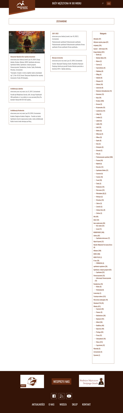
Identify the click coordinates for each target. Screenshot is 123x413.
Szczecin (98, 173)
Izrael (97, 229)
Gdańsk (98, 78)
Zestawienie (19, 70)
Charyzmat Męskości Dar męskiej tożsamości (22, 57)
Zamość (98, 206)
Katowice (98, 94)
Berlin (97, 55)
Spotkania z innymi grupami (28, 65)
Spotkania (99, 272)
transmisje (96, 293)
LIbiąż (97, 114)
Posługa (98, 332)
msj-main (22, 91)
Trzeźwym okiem (98, 296)
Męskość (98, 319)
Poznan (98, 160)
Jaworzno (98, 88)
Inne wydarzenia (98, 223)
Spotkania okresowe (34, 62)
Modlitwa (98, 325)
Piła (97, 154)
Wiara (97, 342)
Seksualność (99, 339)
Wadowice (99, 187)
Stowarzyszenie (14, 67)
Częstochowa (99, 68)
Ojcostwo (98, 329)
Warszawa (99, 190)
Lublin (97, 124)
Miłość (98, 322)
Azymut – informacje (99, 49)
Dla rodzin (99, 226)
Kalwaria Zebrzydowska (102, 91)
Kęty (97, 97)
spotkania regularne (99, 266)
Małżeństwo (99, 315)
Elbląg (97, 74)
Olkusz (98, 137)
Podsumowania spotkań (102, 157)
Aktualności (38, 404)
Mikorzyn (98, 134)
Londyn (98, 117)
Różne (97, 286)
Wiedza (95, 306)
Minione (22, 62)
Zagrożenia (99, 345)
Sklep (75, 404)
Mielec (98, 130)
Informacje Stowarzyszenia (103, 278)
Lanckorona (99, 111)
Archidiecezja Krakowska (17, 110)
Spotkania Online (15, 65)
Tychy (32, 67)
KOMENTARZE (97, 232)
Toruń (97, 180)
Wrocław (12, 70)
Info (95, 216)
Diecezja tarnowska (57, 58)
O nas (95, 260)
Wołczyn (98, 197)
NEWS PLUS (97, 257)
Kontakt (86, 404)
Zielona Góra (99, 210)
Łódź (97, 127)
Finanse (98, 312)
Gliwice (98, 84)
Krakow (17, 62)
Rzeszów (98, 167)
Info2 (95, 220)
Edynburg (98, 71)
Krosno (98, 104)
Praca (97, 335)
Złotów (98, 213)
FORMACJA (99, 263)
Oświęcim (98, 147)
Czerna (98, 64)
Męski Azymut (97, 241)
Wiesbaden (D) (100, 193)
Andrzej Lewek (24, 59)
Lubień (98, 121)
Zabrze (98, 203)
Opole (97, 140)
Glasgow (98, 81)
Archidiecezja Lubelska (16, 89)
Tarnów (29, 67)
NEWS (26, 62)
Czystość (98, 309)
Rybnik (98, 164)
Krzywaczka (99, 107)
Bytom (98, 61)
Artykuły (96, 45)
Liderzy (95, 235)
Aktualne (96, 39)
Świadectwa (23, 67)
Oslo (97, 144)
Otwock (98, 150)
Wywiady (96, 348)
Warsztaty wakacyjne (99, 300)
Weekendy (38, 67)
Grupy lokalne (97, 52)
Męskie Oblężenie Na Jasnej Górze (103, 245)
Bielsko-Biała (100, 58)
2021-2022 (55, 33)
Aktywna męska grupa (100, 42)
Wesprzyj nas (61, 381)
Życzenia (96, 355)
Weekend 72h (97, 303)
